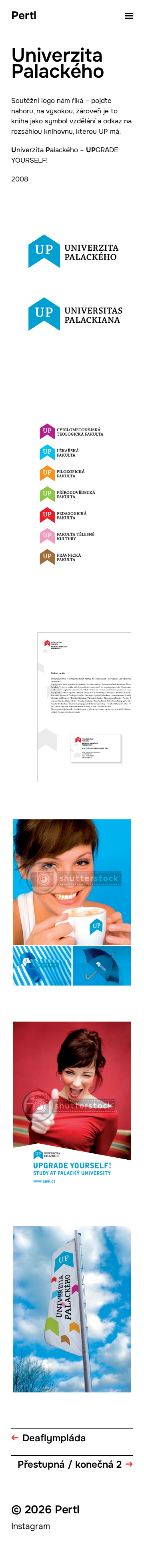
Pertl (23, 16)
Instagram (30, 1526)
